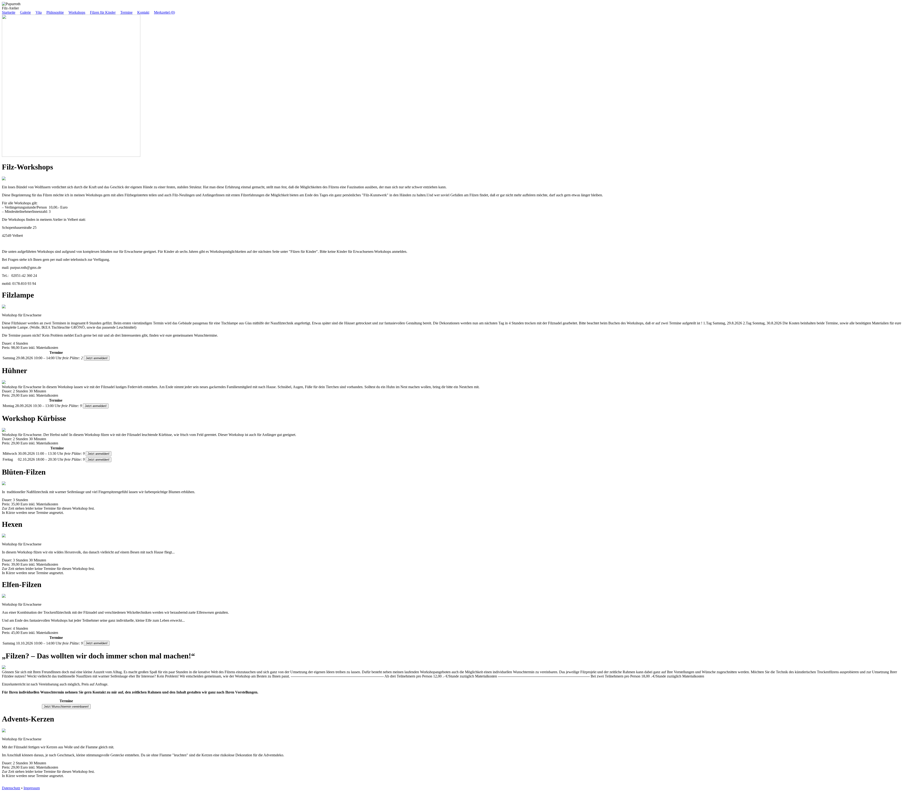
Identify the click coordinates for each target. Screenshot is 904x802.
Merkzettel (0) (164, 12)
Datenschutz (11, 788)
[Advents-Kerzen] (4, 731)
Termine (126, 12)
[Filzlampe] (4, 307)
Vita (39, 12)
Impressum (32, 788)
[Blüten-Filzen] (4, 484)
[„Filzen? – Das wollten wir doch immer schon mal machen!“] (4, 668)
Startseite (8, 12)
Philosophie (55, 12)
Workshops (77, 12)
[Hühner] (4, 383)
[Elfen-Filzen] (4, 596)
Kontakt (143, 12)
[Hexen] (4, 536)
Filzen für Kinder (103, 12)
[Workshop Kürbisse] (4, 430)
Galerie (25, 12)
